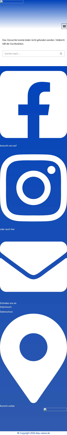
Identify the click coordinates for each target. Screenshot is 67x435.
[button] (64, 26)
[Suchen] (61, 53)
